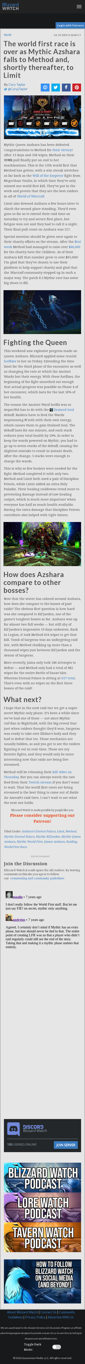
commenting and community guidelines (37, 878)
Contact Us (48, 1312)
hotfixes (10, 361)
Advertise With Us (61, 1317)
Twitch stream (40, 782)
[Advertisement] (43, 1030)
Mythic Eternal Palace (19, 836)
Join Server (65, 1145)
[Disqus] (42, 944)
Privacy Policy (35, 1317)
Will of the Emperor (47, 176)
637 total (68, 678)
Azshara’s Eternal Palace (38, 831)
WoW (7, 35)
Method (70, 831)
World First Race (15, 847)
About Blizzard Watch (22, 1312)
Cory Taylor (17, 84)
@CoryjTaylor (17, 89)
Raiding (71, 841)
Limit (60, 831)
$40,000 (74, 247)
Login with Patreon (70, 25)
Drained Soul (64, 410)
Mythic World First (29, 841)
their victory (62, 150)
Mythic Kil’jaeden (48, 836)
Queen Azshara (54, 841)
